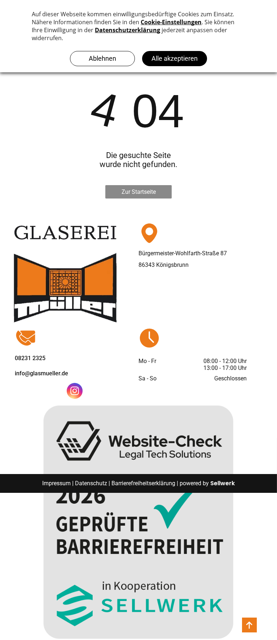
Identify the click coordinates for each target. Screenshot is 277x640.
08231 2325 (30, 358)
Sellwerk (222, 483)
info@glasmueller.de (41, 373)
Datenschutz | (92, 483)
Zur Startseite (139, 191)
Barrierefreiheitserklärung (143, 483)
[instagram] (75, 392)
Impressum (56, 483)
